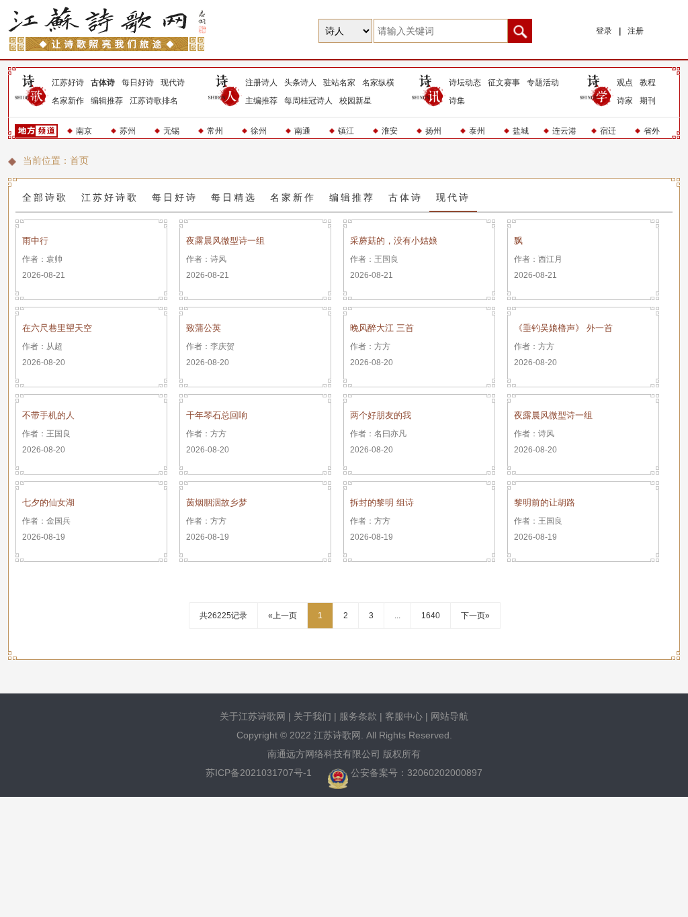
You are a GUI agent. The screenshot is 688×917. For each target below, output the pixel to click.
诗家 (625, 100)
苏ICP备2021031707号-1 (260, 772)
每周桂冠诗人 (308, 100)
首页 (79, 160)
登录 (604, 31)
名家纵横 (378, 82)
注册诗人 (261, 82)
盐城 (521, 131)
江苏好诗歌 (109, 197)
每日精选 (234, 197)
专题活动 (543, 82)
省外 (652, 131)
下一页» (475, 615)
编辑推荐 (107, 100)
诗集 (457, 100)
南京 (84, 131)
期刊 (648, 100)
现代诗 (173, 82)
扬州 (433, 131)
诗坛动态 (465, 82)
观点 (625, 82)
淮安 (390, 131)
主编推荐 (261, 100)
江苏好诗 (68, 82)
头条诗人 (300, 82)
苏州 (128, 131)
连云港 (564, 131)
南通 (302, 131)
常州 (215, 131)
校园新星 (355, 100)
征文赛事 (504, 82)
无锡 (171, 131)
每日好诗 (138, 82)
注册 (636, 31)
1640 (430, 615)
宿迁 (608, 131)
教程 (648, 82)
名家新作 (68, 100)
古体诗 (103, 82)
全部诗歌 (45, 197)
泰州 (477, 131)
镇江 (346, 131)
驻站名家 (339, 82)
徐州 (259, 131)
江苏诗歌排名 (154, 100)
